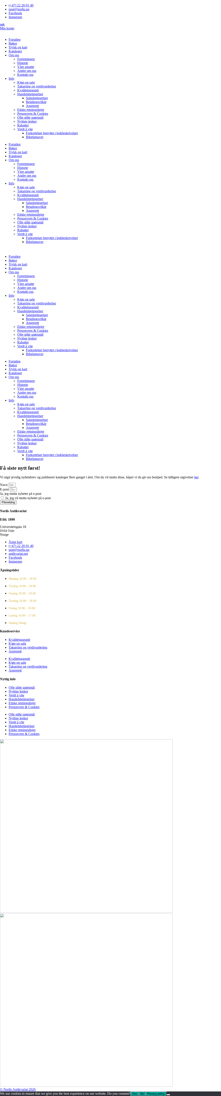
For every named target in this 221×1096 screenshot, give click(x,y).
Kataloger (15, 51)
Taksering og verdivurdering (36, 86)
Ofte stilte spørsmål (30, 117)
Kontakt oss (25, 74)
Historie (22, 63)
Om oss (14, 55)
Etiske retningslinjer (30, 110)
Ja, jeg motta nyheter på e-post (20, 493)
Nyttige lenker (27, 121)
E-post (5, 489)
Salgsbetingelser (37, 98)
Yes (134, 1093)
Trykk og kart (18, 47)
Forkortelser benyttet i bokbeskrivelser (52, 133)
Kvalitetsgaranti (28, 90)
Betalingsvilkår (36, 102)
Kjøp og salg (26, 82)
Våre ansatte (25, 67)
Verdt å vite (25, 129)
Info (11, 78)
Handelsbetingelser (30, 94)
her (196, 477)
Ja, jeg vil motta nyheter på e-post (28, 498)
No (142, 1093)
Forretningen (26, 59)
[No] (168, 1094)
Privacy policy (156, 1093)
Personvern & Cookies (32, 113)
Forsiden (15, 39)
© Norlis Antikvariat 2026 (18, 1089)
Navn (4, 485)
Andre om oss (26, 71)
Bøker (13, 43)
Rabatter (23, 125)
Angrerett (32, 106)
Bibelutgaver (34, 137)
